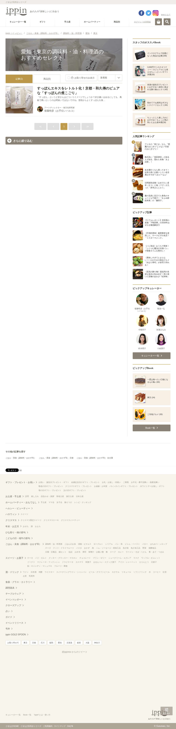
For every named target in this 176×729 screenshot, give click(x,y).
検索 (167, 21)
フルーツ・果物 (60, 566)
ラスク (136, 558)
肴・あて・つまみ (156, 552)
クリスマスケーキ (51, 520)
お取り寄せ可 (13, 643)
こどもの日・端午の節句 (18, 538)
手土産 (43, 502)
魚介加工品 (135, 548)
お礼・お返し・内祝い (111, 482)
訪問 (27, 496)
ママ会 (51, 502)
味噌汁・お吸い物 (96, 552)
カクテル (115, 572)
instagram (155, 13)
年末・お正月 (12, 526)
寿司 (84, 552)
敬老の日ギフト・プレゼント (50, 486)
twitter (148, 13)
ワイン (26, 572)
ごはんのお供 (70, 544)
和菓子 (88, 562)
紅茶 (165, 572)
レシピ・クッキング (82, 502)
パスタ (79, 548)
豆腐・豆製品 (51, 552)
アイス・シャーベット (127, 562)
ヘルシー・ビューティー (18, 508)
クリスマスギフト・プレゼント (78, 486)
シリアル (109, 544)
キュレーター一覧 (13, 715)
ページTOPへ (167, 721)
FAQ (69, 726)
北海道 (69, 643)
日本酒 (33, 572)
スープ (113, 552)
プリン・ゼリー (99, 558)
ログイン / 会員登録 (142, 22)
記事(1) (19, 79)
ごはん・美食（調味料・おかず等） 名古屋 (94, 458)
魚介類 (126, 548)
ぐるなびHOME (12, 726)
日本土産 (80, 496)
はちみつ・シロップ (158, 544)
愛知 (60, 643)
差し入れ (35, 496)
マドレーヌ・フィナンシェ (48, 562)
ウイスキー (49, 572)
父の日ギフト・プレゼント (74, 490)
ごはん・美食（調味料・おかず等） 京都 (56, 458)
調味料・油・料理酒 (53, 544)
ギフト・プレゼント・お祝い (20, 482)
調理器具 (10, 588)
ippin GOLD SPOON (16, 634)
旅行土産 (70, 496)
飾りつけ (68, 502)
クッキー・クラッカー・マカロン (63, 558)
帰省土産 (60, 496)
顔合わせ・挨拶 (47, 496)
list (20, 470)
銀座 (79, 643)
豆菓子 (154, 562)
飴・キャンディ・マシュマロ (39, 566)
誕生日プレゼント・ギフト (57, 482)
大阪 (87, 643)
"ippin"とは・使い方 (42, 715)
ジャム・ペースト (132, 544)
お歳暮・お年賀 (100, 486)
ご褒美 (126, 482)
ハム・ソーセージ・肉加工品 (108, 548)
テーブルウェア (13, 593)
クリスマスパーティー (70, 520)
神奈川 (97, 643)
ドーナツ (31, 562)
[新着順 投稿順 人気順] (110, 77)
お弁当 (77, 552)
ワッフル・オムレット (150, 558)
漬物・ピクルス (84, 544)
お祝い (41, 482)
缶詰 (70, 552)
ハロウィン (11, 514)
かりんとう (144, 562)
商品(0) (47, 79)
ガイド (9, 617)
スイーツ (24, 514)
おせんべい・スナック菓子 (104, 562)
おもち (38, 526)
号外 (8, 628)
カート (158, 21)
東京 (25, 643)
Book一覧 (27, 715)
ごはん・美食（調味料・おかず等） (21, 458)
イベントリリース (14, 623)
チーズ (48, 548)
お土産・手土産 (13, 496)
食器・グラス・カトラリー (19, 582)
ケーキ (30, 558)
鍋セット (62, 552)
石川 (43, 643)
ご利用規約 (47, 726)
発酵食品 (152, 548)
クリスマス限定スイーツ (31, 520)
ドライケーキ (67, 562)
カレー (121, 552)
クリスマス (11, 520)
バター (145, 544)
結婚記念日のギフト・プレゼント (85, 482)
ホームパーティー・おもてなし (21, 502)
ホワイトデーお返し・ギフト (152, 486)
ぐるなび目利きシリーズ (30, 726)
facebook (141, 13)
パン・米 (119, 544)
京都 (34, 643)
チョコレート (85, 558)
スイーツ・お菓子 (14, 558)
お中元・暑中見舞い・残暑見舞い (145, 482)
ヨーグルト (98, 544)
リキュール (126, 572)
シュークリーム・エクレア (119, 558)
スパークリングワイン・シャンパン (71, 572)
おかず (87, 548)
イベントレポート (14, 599)
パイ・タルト (41, 558)
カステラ (79, 562)
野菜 (144, 548)
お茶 (25, 576)
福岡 (51, 643)
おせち (26, 526)
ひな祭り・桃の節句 (16, 532)
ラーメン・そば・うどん (136, 552)
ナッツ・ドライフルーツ (63, 548)
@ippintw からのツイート (74, 652)
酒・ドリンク (12, 572)
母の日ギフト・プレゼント (49, 490)
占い (8, 611)
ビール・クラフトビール (99, 572)
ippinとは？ (165, 15)
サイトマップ (59, 726)
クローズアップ (13, 605)
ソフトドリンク (140, 572)
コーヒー (157, 572)
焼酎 (40, 572)
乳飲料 (32, 576)
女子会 (59, 502)
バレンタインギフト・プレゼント (123, 486)
